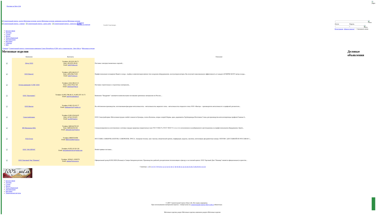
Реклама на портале (83, 24)
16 (171, 167)
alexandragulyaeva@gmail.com (72, 150)
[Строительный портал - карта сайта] (38, 23)
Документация (10, 39)
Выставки (9, 41)
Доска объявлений (12, 38)
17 (173, 167)
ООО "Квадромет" (29, 95)
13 (165, 167)
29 (197, 167)
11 (162, 167)
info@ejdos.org (72, 65)
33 (205, 167)
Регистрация (339, 29)
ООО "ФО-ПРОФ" (29, 149)
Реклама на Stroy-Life (14, 6)
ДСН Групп (29, 139)
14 (167, 167)
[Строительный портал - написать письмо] (66, 23)
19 (177, 167)
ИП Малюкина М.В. (29, 128)
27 (193, 167)
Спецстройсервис (29, 117)
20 (179, 167)
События (9, 43)
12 (163, 167)
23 (185, 167)
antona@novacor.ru (73, 161)
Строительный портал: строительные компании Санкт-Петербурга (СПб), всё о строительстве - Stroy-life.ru (45, 48)
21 (181, 167)
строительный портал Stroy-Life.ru (202, 204)
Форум (8, 36)
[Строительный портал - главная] (13, 23)
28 (195, 167)
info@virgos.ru (72, 76)
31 (201, 167)
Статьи (8, 34)
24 (187, 167)
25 (189, 167)
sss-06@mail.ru (72, 119)
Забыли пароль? (349, 29)
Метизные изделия (88, 48)
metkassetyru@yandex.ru (72, 107)
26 (191, 167)
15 (169, 167)
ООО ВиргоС (29, 74)
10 (160, 167)
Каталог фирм (10, 31)
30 (199, 167)
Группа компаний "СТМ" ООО (29, 85)
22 (183, 167)
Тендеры (8, 32)
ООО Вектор (29, 106)
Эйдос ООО (29, 63)
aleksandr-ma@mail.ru (73, 130)
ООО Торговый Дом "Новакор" (29, 160)
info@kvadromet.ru (73, 96)
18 (175, 167)
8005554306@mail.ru (72, 139)
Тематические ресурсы (13, 193)
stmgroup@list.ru (72, 86)
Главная (5, 48)
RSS (7, 45)
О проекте (80, 23)
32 (203, 167)
